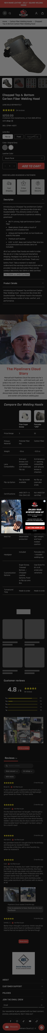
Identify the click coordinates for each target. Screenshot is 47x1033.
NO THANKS (35, 530)
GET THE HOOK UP (35, 528)
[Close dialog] (44, 501)
